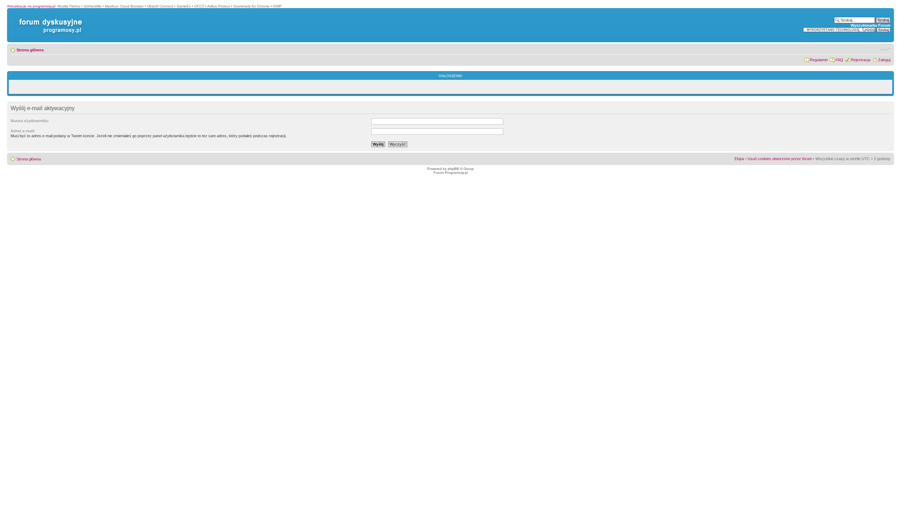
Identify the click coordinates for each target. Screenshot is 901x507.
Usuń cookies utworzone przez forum (780, 159)
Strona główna (30, 50)
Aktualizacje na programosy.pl (31, 6)
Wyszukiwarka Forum (870, 25)
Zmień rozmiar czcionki (885, 48)
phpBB (453, 169)
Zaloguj (884, 60)
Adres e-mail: (23, 131)
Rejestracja (860, 60)
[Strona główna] (49, 18)
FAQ (839, 60)
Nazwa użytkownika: (30, 121)
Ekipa (739, 159)
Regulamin (819, 60)
